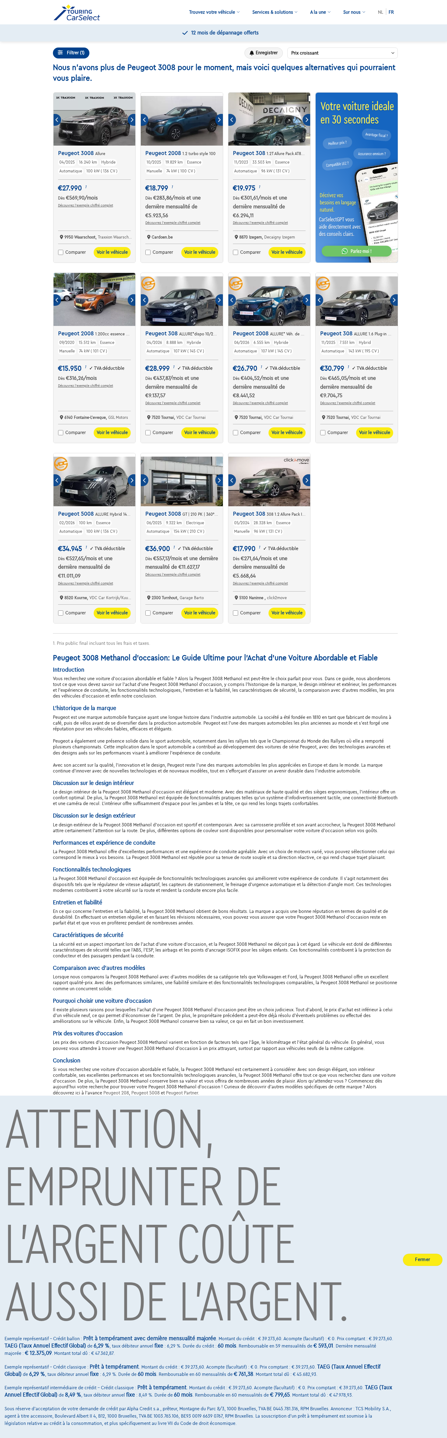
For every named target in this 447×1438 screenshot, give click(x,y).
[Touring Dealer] (79, 12)
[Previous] (57, 120)
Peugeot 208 (116, 1092)
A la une (318, 12)
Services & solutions (272, 12)
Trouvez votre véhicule (212, 12)
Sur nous (352, 12)
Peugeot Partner (182, 1092)
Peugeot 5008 (145, 1092)
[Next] (131, 120)
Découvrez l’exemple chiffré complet (85, 205)
